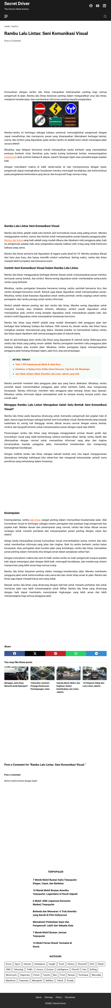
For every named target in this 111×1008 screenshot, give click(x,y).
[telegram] (96, 653)
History (71, 964)
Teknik (60, 980)
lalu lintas (35, 519)
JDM (8, 969)
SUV (92, 964)
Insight (52, 964)
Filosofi (75, 969)
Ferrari (36, 975)
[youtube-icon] (98, 6)
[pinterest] (55, 653)
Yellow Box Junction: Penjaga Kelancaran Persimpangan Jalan (40, 686)
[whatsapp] (76, 653)
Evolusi (50, 969)
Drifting (93, 969)
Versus (39, 969)
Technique (83, 975)
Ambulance (39, 964)
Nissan (71, 975)
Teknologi (18, 969)
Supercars (25, 975)
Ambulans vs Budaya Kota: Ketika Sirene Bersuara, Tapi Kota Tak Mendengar (52, 369)
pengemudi (10, 157)
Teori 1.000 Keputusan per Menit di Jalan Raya (38, 364)
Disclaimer (70, 997)
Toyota (46, 975)
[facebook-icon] (91, 6)
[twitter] (35, 653)
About (38, 997)
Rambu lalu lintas (13, 240)
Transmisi (24, 980)
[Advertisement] (55, 66)
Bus (55, 975)
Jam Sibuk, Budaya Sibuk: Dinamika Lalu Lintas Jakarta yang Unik (47, 374)
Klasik (101, 964)
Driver (8, 964)
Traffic (30, 969)
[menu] (7, 16)
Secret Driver (17, 3)
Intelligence (62, 969)
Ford (62, 975)
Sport (17, 964)
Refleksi (49, 980)
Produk (70, 980)
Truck (61, 964)
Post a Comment (12, 41)
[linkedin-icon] (104, 6)
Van (84, 969)
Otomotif (82, 964)
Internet (27, 964)
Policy (59, 997)
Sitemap (49, 997)
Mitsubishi (37, 980)
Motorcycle (11, 975)
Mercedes (96, 975)
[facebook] (14, 653)
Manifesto (11, 980)
